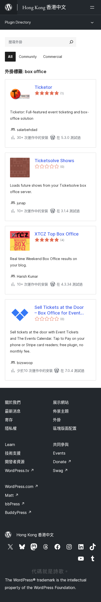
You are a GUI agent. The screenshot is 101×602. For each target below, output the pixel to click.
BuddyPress (18, 512)
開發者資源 (15, 461)
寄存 (9, 419)
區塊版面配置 (64, 428)
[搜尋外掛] (71, 42)
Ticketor (43, 87)
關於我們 (13, 402)
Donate (62, 461)
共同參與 (61, 444)
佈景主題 (61, 411)
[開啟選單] (93, 7)
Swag (60, 470)
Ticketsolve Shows (54, 160)
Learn (10, 444)
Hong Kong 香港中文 (35, 534)
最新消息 (13, 411)
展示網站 (61, 402)
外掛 (57, 419)
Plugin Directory (18, 22)
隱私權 (11, 428)
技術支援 (13, 453)
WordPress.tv (19, 470)
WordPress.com (21, 486)
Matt (12, 495)
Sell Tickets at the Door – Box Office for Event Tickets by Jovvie (59, 310)
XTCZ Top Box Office (57, 233)
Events (59, 453)
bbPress (15, 503)
